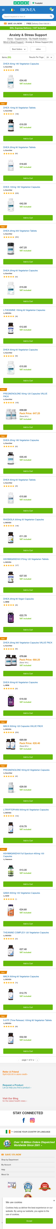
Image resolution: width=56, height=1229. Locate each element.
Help (3, 1169)
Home (10, 38)
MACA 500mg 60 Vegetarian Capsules (21, 976)
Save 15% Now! (15, 23)
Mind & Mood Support (13, 42)
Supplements (21, 38)
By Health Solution (38, 38)
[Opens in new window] (24, 1120)
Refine (38, 49)
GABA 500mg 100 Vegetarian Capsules (21, 893)
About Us (5, 1174)
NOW (7, 896)
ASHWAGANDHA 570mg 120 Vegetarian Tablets (26, 559)
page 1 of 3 (27, 1059)
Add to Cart (28, 94)
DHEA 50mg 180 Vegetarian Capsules (21, 63)
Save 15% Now (13, 1154)
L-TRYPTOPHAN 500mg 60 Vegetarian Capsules (26, 809)
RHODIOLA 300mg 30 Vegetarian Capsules (23, 519)
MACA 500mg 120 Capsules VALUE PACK (23, 726)
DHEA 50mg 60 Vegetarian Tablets (19, 479)
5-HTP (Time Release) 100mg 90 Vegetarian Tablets (27, 1020)
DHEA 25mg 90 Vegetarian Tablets (19, 147)
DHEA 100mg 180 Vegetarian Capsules (21, 187)
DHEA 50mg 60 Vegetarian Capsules (20, 349)
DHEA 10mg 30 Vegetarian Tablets (19, 107)
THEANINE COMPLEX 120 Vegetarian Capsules (26, 932)
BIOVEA (8, 313)
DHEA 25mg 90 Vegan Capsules (18, 598)
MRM (7, 602)
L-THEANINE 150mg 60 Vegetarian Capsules (24, 310)
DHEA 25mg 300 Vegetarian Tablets (20, 230)
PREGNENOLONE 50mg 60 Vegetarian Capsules (26, 770)
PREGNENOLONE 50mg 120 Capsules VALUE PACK (25, 395)
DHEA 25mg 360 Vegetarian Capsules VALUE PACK (27, 642)
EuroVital (8, 67)
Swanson (8, 859)
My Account (6, 1164)
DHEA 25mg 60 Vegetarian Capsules (20, 270)
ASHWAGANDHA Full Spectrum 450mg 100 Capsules (23, 855)
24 (48, 57)
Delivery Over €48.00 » (38, 23)
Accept (29, 1220)
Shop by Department (9, 1159)
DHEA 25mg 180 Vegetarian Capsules (21, 440)
